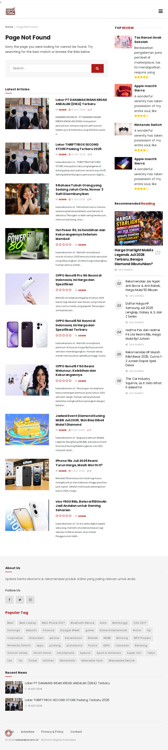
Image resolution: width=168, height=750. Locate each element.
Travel (32, 660)
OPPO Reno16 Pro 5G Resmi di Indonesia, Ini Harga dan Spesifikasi (78, 279)
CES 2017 (140, 623)
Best (10, 623)
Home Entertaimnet (113, 630)
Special (85, 653)
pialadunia (74, 645)
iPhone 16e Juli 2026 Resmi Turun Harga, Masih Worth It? (79, 463)
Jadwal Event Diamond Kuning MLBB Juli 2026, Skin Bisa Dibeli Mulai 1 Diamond (80, 420)
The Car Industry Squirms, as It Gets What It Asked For (143, 383)
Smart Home (42, 653)
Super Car (134, 653)
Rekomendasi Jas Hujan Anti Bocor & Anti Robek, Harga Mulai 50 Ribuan (143, 285)
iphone (54, 638)
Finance (48, 630)
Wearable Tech (92, 660)
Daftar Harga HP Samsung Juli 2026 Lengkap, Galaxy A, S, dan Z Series (144, 310)
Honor (137, 630)
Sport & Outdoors (109, 653)
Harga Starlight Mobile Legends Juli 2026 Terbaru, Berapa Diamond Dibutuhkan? (134, 257)
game (90, 630)
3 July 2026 (78, 430)
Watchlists (67, 660)
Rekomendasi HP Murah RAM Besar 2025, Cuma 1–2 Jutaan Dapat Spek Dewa (144, 358)
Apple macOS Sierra (145, 88)
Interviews (36, 638)
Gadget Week (70, 630)
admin (62, 109)
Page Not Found (27, 27)
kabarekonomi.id (27, 740)
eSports (31, 630)
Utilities (48, 660)
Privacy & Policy (52, 732)
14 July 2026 (78, 109)
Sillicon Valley (17, 653)
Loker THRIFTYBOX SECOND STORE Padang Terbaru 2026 (79, 146)
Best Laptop (27, 623)
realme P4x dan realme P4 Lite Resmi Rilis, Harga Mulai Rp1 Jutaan (143, 334)
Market (93, 638)
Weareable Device (122, 660)
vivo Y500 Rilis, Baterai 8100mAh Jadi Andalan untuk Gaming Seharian (81, 505)
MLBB (107, 638)
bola (103, 623)
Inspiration (15, 638)
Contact (76, 732)
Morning (122, 638)
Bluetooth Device (82, 623)
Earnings (13, 630)
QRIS (106, 645)
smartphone (65, 653)
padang (55, 645)
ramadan (122, 645)
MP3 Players (142, 638)
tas (9, 660)
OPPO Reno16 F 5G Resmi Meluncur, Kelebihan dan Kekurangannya (76, 370)
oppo (40, 645)
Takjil (151, 653)
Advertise (27, 732)
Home (9, 27)
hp (149, 630)
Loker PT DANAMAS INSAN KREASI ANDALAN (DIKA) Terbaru (81, 102)
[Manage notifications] (8, 733)
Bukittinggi (120, 623)
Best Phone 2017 (53, 623)
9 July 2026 (78, 199)
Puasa (92, 645)
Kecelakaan (73, 638)
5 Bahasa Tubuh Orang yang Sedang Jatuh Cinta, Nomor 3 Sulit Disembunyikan (79, 189)
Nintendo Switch (148, 125)
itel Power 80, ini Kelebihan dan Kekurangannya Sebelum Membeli (80, 234)
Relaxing (141, 645)
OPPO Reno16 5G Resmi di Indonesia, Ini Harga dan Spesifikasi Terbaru (75, 325)
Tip (20, 660)
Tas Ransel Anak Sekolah (147, 39)
